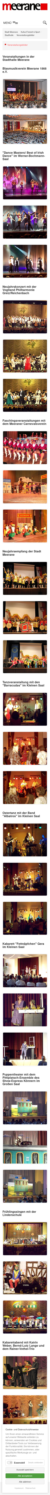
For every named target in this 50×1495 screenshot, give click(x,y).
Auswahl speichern (25, 1470)
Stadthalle (9, 35)
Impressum (19, 1488)
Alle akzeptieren (25, 1476)
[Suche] (45, 23)
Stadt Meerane (11, 31)
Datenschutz (30, 1488)
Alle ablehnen (25, 1482)
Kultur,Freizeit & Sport (30, 31)
